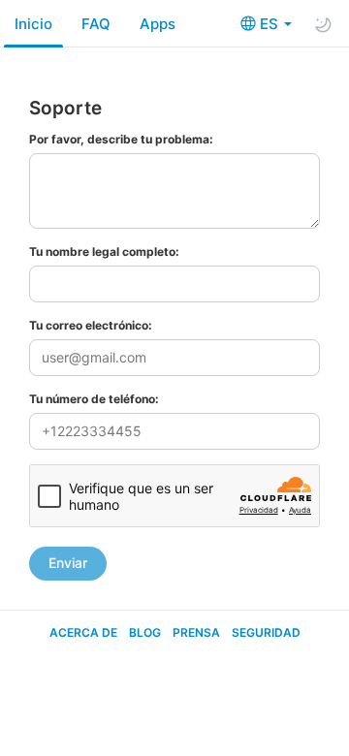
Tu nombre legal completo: (104, 251)
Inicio (33, 24)
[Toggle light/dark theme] (323, 24)
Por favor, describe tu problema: (121, 139)
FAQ (96, 24)
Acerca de (83, 632)
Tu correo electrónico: (90, 325)
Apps (157, 24)
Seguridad (266, 632)
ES (271, 24)
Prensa (196, 632)
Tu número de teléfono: (94, 399)
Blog (145, 632)
